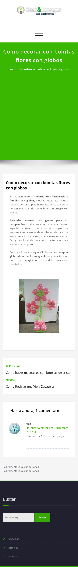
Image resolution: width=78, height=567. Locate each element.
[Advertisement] (39, 113)
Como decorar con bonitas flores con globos (44, 69)
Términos (13, 548)
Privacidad (13, 539)
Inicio (12, 69)
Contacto (13, 556)
